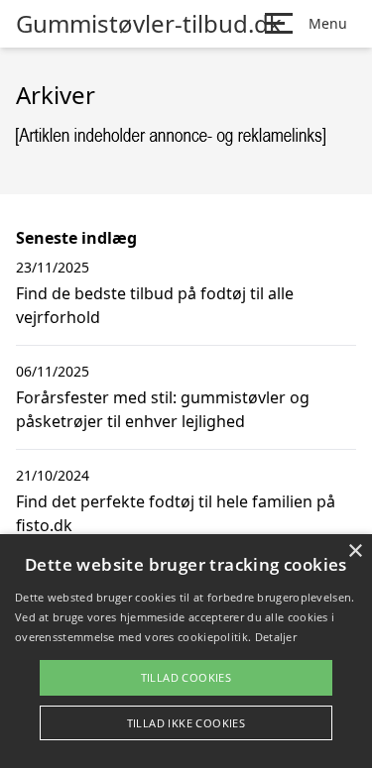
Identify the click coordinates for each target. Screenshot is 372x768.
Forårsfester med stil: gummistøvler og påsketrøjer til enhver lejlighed (163, 409)
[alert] (186, 651)
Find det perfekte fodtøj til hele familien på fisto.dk (175, 513)
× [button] (354, 551)
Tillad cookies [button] (186, 677)
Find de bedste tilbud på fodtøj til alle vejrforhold (155, 305)
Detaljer (276, 636)
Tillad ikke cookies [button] (186, 722)
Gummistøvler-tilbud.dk (149, 24)
